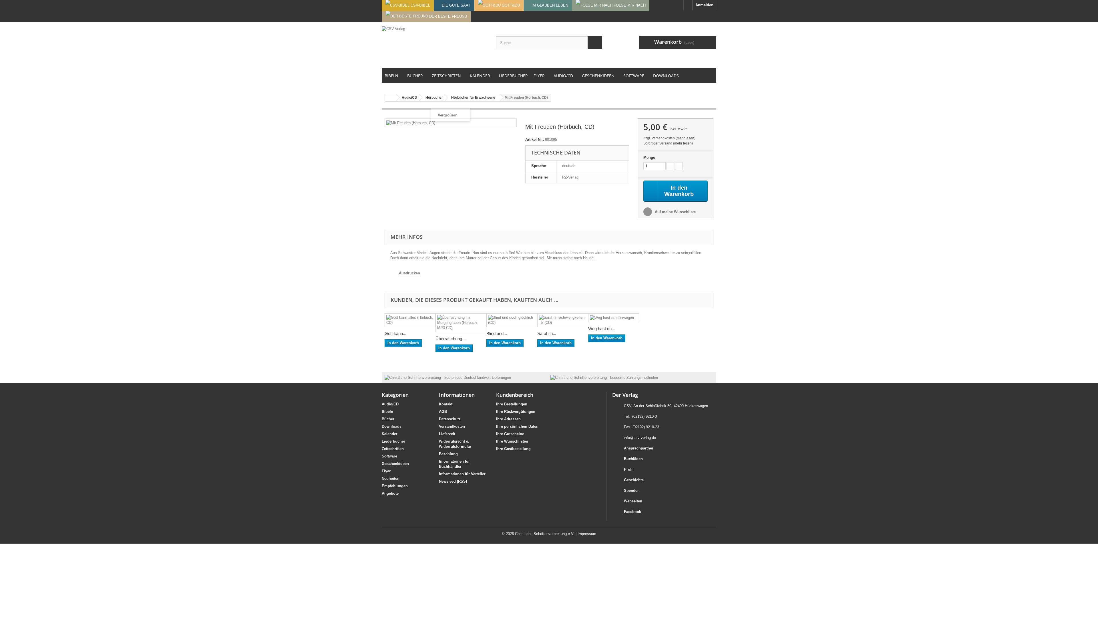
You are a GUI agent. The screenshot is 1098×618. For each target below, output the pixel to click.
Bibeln (387, 411)
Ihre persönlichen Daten (517, 426)
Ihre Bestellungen (511, 404)
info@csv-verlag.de (640, 437)
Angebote (390, 493)
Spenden (632, 490)
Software (389, 456)
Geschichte (634, 480)
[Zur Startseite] (688, 5)
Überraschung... (450, 338)
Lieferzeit (447, 434)
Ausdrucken (409, 273)
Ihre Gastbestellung (513, 449)
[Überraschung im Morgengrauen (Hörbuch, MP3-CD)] (460, 322)
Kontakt (445, 404)
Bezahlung (448, 454)
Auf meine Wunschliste (675, 212)
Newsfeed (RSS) (453, 481)
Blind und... (496, 333)
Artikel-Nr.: (534, 139)
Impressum (587, 534)
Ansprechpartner (638, 448)
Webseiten (633, 501)
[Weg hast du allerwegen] (613, 317)
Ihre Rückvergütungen (515, 411)
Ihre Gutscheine (510, 434)
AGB (443, 411)
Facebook (632, 512)
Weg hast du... (601, 328)
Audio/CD (390, 404)
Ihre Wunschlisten (512, 441)
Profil (629, 469)
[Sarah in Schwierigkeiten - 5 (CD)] (562, 320)
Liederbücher (393, 441)
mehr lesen (685, 138)
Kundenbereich (514, 394)
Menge (649, 157)
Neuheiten (390, 478)
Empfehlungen (395, 486)
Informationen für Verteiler (462, 474)
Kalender (389, 434)
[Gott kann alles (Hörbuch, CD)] (410, 320)
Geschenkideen (395, 463)
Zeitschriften (393, 449)
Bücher (388, 419)
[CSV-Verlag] (435, 45)
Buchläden (633, 459)
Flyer (386, 471)
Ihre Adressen (508, 419)
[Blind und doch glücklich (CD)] (511, 320)
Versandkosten (452, 426)
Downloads (391, 426)
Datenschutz (450, 419)
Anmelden (704, 5)
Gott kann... (395, 333)
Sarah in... (546, 333)
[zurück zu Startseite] (390, 97)
